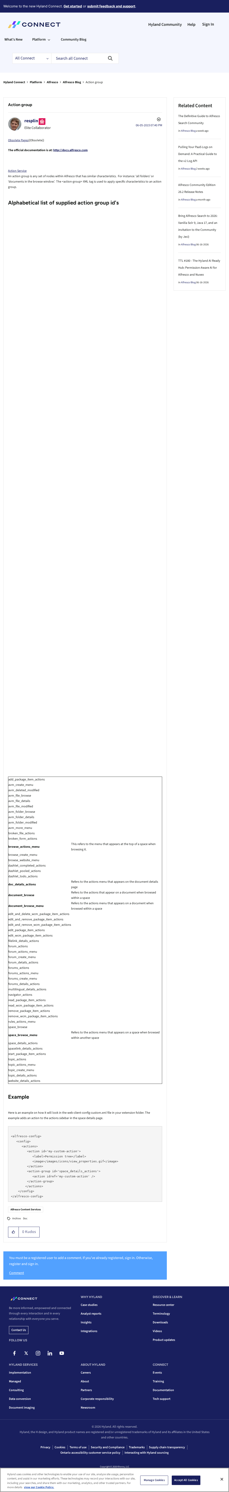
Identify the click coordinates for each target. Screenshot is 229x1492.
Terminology (161, 1313)
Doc (25, 1218)
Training (158, 1381)
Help (191, 24)
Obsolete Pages (18, 140)
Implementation (20, 1372)
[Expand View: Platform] (49, 39)
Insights (86, 1322)
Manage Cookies (154, 1480)
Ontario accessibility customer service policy (90, 1453)
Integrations (89, 1331)
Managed (15, 1381)
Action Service (17, 171)
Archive (16, 1218)
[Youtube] (61, 1353)
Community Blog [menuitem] (73, 39)
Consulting (16, 1390)
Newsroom (88, 1407)
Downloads (160, 1322)
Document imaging (22, 1407)
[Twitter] (26, 1353)
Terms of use (78, 1447)
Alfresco (52, 82)
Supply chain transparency (167, 1447)
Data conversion (20, 1399)
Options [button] (158, 120)
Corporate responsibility (97, 1399)
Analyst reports (91, 1313)
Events (157, 1372)
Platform (36, 82)
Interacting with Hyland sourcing (147, 1453)
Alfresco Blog (72, 82)
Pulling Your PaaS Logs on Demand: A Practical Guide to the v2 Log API (197, 154)
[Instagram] (38, 1353)
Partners (86, 1390)
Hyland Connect (14, 82)
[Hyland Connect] (34, 25)
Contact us (18, 1330)
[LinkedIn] (50, 1353)
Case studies (89, 1305)
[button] (13, 1232)
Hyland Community (165, 24)
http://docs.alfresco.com (70, 150)
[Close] (222, 1479)
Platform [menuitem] (39, 39)
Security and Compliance (108, 1447)
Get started (73, 6)
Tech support (161, 1399)
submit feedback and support (111, 6)
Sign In (208, 24)
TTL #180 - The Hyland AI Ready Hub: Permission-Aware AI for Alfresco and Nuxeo (199, 268)
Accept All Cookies (186, 1480)
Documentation (163, 1390)
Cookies (60, 1447)
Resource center (163, 1305)
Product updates (164, 1340)
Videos (157, 1331)
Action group (20, 104)
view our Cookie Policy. (39, 1487)
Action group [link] (94, 82)
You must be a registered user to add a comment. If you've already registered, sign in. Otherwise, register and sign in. (81, 1260)
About (85, 1381)
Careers (86, 1372)
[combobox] (85, 58)
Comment (16, 1272)
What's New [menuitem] (13, 39)
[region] (114, 1480)
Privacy (45, 1447)
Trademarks (137, 1447)
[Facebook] (14, 1353)
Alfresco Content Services (26, 1209)
